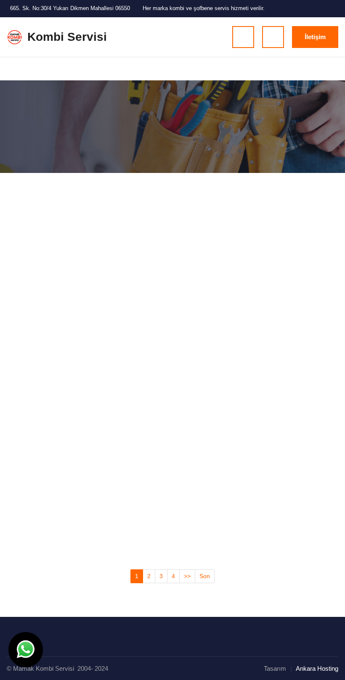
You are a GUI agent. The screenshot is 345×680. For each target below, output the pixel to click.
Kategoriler (49, 130)
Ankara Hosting (317, 668)
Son (204, 576)
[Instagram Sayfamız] (303, 9)
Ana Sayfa (19, 130)
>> (187, 576)
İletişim (315, 36)
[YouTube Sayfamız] (317, 9)
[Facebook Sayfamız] (288, 9)
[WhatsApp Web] (331, 9)
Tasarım (275, 668)
